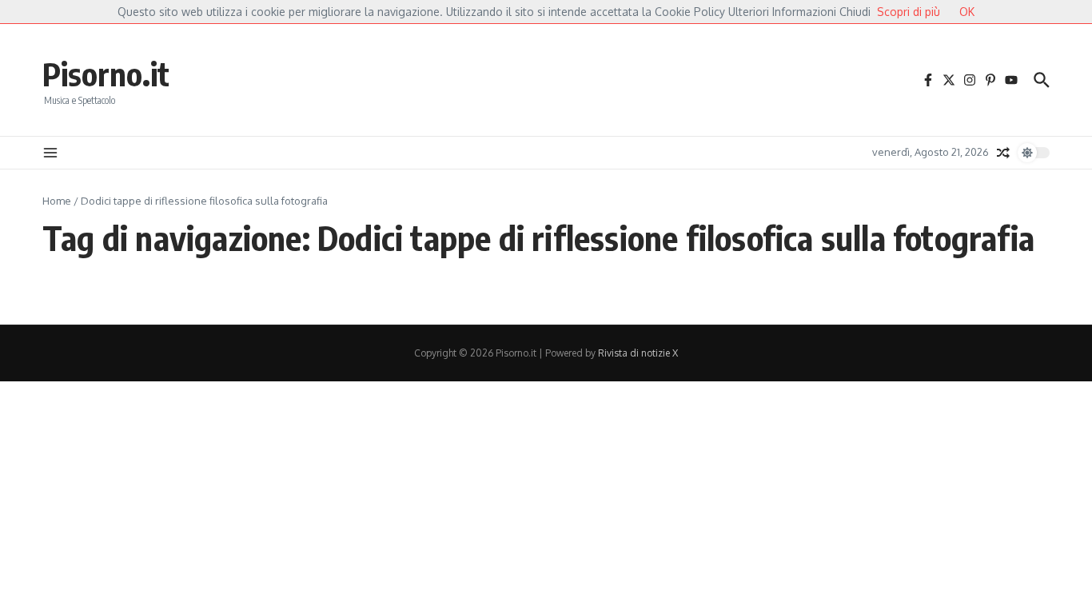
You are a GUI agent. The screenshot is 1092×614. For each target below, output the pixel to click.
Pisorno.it (105, 74)
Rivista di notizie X (638, 353)
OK (966, 11)
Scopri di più (908, 11)
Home (56, 200)
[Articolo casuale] (1003, 152)
